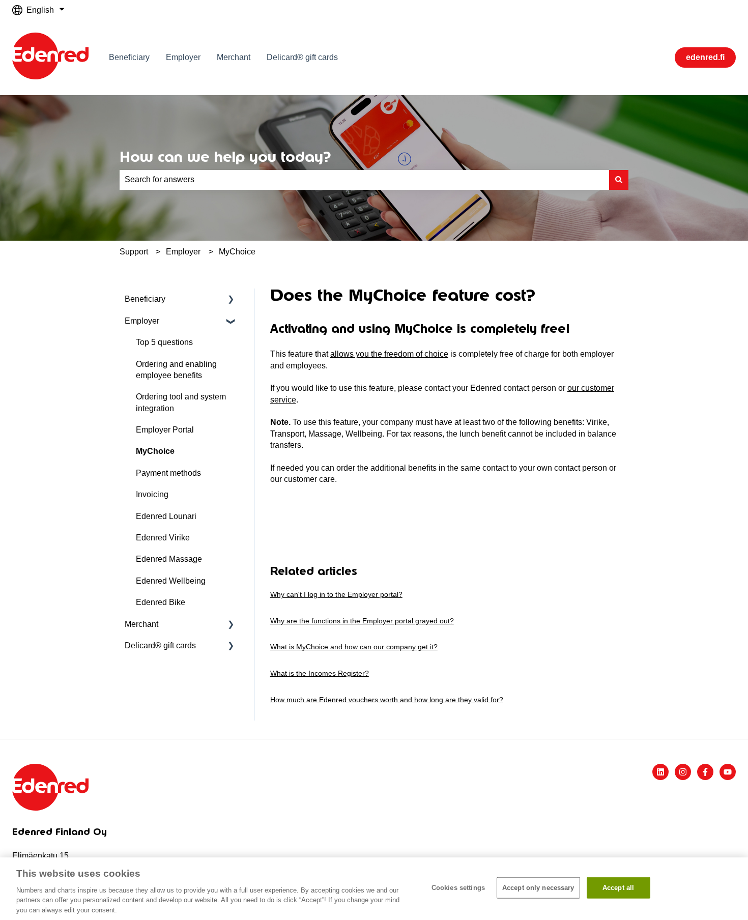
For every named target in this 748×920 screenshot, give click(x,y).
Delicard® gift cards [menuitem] (160, 645)
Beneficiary (129, 57)
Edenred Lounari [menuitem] (166, 516)
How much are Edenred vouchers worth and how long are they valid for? (386, 700)
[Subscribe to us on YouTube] (728, 772)
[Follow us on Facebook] (705, 772)
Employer (183, 57)
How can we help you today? (225, 156)
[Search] (618, 179)
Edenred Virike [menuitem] (163, 537)
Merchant (233, 57)
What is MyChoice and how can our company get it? (354, 647)
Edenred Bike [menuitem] (160, 602)
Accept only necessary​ (538, 888)
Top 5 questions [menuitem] (164, 342)
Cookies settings (458, 888)
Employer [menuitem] (142, 321)
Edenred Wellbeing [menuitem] (171, 581)
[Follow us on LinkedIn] (660, 772)
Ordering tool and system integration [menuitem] (181, 402)
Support (134, 251)
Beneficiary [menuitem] (145, 299)
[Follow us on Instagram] (683, 772)
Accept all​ (618, 888)
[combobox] (364, 179)
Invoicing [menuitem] (152, 494)
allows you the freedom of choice (389, 354)
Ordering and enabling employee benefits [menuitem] (176, 370)
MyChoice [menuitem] (155, 451)
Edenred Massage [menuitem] (169, 559)
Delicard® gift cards (302, 57)
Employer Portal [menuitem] (165, 429)
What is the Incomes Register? (319, 673)
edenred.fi (705, 57)
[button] (231, 300)
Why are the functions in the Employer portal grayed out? (362, 621)
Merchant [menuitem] (141, 624)
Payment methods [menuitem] (168, 473)
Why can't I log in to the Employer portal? (336, 594)
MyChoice (237, 251)
